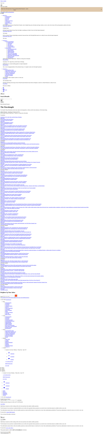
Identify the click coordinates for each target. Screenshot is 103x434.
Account (6, 340)
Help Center (7, 339)
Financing (7, 344)
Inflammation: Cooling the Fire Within (7, 201)
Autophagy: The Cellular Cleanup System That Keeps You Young (12, 217)
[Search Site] (3, 88)
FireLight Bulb (10, 45)
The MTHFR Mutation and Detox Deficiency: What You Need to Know (14, 254)
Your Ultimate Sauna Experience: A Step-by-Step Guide (11, 287)
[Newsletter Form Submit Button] (16, 295)
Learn (4, 40)
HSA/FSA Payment (9, 345)
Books (6, 24)
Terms (4, 390)
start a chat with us (9, 427)
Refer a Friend (8, 314)
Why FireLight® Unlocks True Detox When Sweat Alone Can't (12, 168)
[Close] (1, 5)
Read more (2, 118)
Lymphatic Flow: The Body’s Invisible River (8, 214)
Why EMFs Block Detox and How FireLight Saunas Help (11, 283)
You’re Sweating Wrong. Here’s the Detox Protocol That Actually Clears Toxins (15, 136)
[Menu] (51, 13)
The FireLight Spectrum (9, 321)
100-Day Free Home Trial (10, 332)
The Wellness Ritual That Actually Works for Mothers (10, 195)
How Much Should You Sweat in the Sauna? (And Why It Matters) (13, 182)
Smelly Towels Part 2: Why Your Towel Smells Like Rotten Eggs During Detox (15, 235)
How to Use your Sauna (12, 53)
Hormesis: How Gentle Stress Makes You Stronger (10, 208)
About (4, 68)
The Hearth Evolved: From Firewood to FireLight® (10, 251)
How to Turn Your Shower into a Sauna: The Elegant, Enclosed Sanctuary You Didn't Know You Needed (20, 248)
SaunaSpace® (8, 299)
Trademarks (5, 393)
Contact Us (7, 346)
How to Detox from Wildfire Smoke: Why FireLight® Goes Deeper (13, 126)
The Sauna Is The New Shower (6, 120)
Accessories (7, 21)
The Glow (10, 44)
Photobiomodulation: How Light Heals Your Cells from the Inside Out (13, 228)
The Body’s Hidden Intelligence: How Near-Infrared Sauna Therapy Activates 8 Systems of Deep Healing (20, 205)
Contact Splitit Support (10, 412)
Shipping (7, 341)
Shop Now (10, 26)
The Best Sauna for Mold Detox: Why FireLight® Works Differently (13, 176)
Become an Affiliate (9, 336)
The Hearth (10, 43)
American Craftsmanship (12, 54)
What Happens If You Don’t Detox (7, 224)
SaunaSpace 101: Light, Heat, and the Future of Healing (11, 117)
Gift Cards (7, 313)
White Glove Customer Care (10, 331)
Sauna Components (9, 20)
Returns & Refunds (9, 342)
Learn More (5, 26)
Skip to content (3, 0)
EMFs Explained (11, 52)
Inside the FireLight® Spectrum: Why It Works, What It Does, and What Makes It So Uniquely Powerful (20, 162)
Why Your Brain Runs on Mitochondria (7, 152)
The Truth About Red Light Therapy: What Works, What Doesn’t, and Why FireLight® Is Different (19, 148)
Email (1, 296)
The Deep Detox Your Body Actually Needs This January (11, 172)
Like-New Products (9, 312)
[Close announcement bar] (101, 9)
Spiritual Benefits (11, 51)
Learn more (19, 400)
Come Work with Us (9, 334)
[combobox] (6, 99)
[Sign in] (3, 91)
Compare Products (11, 46)
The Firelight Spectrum (12, 49)
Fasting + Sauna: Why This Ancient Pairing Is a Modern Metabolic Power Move (15, 165)
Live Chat (7, 365)
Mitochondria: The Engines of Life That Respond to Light (11, 221)
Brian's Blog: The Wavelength (13, 55)
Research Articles (11, 56)
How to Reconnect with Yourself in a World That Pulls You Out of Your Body (15, 192)
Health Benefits (10, 50)
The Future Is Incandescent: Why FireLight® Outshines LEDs (12, 129)
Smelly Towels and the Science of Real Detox (9, 189)
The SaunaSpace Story (9, 330)
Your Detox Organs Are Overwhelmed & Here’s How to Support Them (13, 261)
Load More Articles (4, 289)
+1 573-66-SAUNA (9, 361)
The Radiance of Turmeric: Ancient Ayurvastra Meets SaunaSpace (12, 244)
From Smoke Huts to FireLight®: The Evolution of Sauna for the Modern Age (15, 139)
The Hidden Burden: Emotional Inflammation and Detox (11, 241)
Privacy (4, 391)
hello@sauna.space (8, 363)
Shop (4, 15)
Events (6, 337)
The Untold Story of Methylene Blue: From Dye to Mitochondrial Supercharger (15, 238)
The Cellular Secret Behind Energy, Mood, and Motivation (11, 155)
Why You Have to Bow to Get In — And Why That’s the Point (12, 270)
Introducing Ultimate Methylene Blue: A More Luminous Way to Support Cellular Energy (17, 133)
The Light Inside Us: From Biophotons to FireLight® (10, 277)
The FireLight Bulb (9, 319)
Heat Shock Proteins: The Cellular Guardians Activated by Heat (12, 198)
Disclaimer (5, 392)
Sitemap (4, 395)
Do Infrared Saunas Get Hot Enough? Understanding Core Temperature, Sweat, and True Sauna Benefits (20, 273)
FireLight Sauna (8, 302)
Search (2, 102)
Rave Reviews (10, 57)
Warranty (7, 343)
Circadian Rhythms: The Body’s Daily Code (8, 211)
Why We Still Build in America (6, 123)
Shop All (7, 19)
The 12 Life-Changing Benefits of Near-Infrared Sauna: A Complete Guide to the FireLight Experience (19, 143)
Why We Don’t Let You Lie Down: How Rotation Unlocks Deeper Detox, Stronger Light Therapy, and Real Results (22, 185)
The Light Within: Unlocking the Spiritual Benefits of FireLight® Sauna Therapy (15, 266)
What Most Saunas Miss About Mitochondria (8, 158)
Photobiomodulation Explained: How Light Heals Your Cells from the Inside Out (15, 231)
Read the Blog (5, 59)
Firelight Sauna (10, 42)
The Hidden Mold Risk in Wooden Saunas (8, 179)
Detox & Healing (8, 22)
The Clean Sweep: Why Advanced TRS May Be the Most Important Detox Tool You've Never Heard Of (20, 280)
